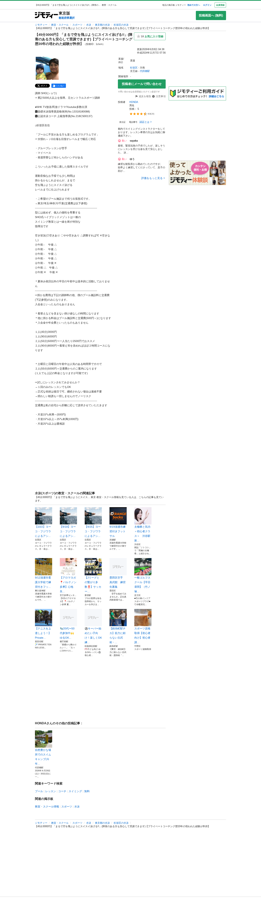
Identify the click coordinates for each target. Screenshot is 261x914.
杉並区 (134, 67)
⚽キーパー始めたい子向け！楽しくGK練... (93, 635)
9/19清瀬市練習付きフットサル (117, 531)
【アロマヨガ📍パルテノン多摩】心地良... (68, 584)
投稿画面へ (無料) (211, 15)
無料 (87, 791)
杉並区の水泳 (121, 24)
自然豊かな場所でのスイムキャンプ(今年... (43, 756)
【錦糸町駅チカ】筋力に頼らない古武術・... (117, 635)
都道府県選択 (67, 17)
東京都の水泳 (102, 24)
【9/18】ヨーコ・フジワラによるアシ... (68, 531)
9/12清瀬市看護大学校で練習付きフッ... (43, 582)
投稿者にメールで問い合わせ (142, 83)
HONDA (133, 102)
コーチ (62, 791)
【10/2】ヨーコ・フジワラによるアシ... (43, 531)
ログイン (207, 5)
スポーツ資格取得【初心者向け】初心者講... (142, 635)
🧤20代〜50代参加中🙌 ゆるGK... (67, 633)
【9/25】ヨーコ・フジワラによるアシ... (93, 531)
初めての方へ (193, 5)
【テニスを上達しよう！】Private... (43, 633)
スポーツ (77, 24)
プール (39, 791)
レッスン (50, 791)
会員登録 (220, 5)
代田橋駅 (145, 71)
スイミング (75, 791)
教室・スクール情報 (47, 806)
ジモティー (41, 24)
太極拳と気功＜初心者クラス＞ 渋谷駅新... (142, 533)
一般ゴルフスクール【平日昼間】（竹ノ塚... (142, 584)
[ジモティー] (46, 15)
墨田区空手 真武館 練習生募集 (117, 582)
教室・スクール (60, 24)
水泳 (88, 24)
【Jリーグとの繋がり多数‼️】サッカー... (93, 584)
